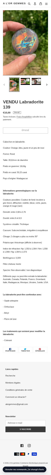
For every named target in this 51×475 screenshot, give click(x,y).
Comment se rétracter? (15, 397)
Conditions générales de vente (18, 390)
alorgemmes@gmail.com (16, 404)
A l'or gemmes (14, 3)
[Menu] (46, 4)
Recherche (10, 375)
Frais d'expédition (24, 117)
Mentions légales (12, 383)
